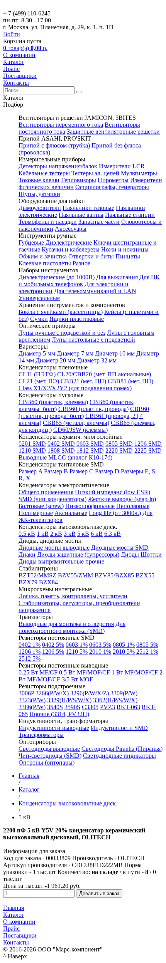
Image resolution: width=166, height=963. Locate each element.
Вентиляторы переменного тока (61, 124)
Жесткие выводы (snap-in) (122, 499)
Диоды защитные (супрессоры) (78, 554)
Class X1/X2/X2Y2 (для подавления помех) (75, 388)
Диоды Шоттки (141, 554)
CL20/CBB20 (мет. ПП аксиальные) (104, 374)
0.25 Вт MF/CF (38, 672)
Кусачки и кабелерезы (71, 249)
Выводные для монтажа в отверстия (66, 624)
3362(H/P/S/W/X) (115, 700)
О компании (19, 55)
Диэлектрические (69, 242)
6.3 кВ (112, 533)
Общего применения (46, 492)
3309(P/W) (123, 693)
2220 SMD (119, 450)
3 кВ (70, 533)
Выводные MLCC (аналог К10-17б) (65, 457)
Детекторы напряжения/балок (58, 166)
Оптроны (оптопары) (47, 762)
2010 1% (100, 651)
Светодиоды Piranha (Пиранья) (122, 748)
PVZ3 (107, 707)
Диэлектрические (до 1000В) (57, 277)
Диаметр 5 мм (37, 353)
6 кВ (97, 533)
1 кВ (43, 533)
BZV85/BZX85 (114, 575)
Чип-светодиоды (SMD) (50, 755)
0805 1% (124, 644)
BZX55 (145, 575)
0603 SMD (90, 443)
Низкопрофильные (90, 506)
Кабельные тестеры (44, 173)
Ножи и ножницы (125, 249)
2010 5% (124, 651)
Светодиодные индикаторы (119, 755)
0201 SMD (32, 443)
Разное (81, 263)
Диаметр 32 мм (97, 360)
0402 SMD (61, 443)
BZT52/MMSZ (37, 575)
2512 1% (147, 651)
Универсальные (39, 298)
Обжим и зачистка (43, 256)
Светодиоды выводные (49, 748)
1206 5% (53, 651)
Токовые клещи (39, 180)
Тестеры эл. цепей (95, 173)
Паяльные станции (130, 214)
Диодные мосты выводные (54, 547)
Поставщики (20, 75)
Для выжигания (117, 277)
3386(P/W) (32, 707)
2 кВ (56, 533)
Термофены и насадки (48, 221)
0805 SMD (119, 443)
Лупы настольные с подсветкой (93, 339)
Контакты (16, 82)
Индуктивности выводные (54, 728)
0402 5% (53, 644)
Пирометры (113, 180)
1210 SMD (32, 450)
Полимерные (36, 513)
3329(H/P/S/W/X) (69, 700)
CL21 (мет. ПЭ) (39, 381)
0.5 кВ (27, 533)
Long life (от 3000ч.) (115, 513)
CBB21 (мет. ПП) (83, 381)
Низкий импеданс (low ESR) (112, 492)
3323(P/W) (32, 700)
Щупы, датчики (39, 194)
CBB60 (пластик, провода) (93, 409)
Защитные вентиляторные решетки (113, 131)
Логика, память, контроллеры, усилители (73, 596)
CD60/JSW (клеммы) (80, 429)
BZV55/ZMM (75, 575)
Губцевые (31, 242)
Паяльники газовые (88, 208)
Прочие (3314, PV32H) (59, 714)
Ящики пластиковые (76, 318)
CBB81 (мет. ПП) (130, 381)
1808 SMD (61, 450)
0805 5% (147, 644)
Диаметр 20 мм (55, 360)
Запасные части (99, 221)
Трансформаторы (41, 734)
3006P (26, 693)
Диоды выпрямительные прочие (61, 561)
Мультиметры (139, 173)
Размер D (107, 471)
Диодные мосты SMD (120, 547)
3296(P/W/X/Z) (89, 693)
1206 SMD (148, 443)
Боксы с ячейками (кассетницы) (61, 312)
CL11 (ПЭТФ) (37, 374)
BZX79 (28, 582)
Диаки (27, 554)
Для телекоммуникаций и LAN (95, 291)
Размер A (30, 471)
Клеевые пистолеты (45, 263)
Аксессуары (70, 228)
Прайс (11, 68)
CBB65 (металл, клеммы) (76, 422)
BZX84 (48, 582)
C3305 (90, 707)
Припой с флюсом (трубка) (54, 145)
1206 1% (30, 651)
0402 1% (30, 644)
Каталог (13, 62)
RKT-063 (128, 707)
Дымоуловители (40, 208)
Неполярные (132, 506)
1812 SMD (90, 450)
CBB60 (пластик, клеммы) (53, 402)
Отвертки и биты (91, 256)
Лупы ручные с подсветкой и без (62, 332)
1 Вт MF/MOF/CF (135, 672)
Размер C (81, 471)
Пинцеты (127, 256)
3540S (55, 707)
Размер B (56, 471)
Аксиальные (70, 513)
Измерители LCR (122, 166)
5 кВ (83, 533)
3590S (72, 707)
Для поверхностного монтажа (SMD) (72, 627)
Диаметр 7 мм (75, 353)
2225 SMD (148, 450)
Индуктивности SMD (119, 728)
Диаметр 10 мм (115, 353)
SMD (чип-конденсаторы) (52, 499)
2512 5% (30, 658)
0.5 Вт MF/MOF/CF (84, 672)
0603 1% (77, 644)
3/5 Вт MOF (77, 679)
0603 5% (100, 644)
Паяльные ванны (81, 214)
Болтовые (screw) (41, 506)
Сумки (39, 318)
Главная (13, 907)
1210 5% (77, 651)
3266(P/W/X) (52, 693)
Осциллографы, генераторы (112, 187)
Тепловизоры (78, 180)
